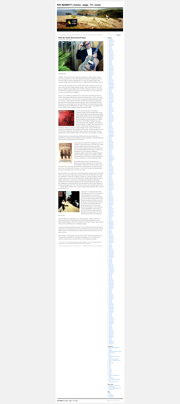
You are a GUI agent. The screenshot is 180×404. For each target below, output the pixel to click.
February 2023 (111, 80)
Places (110, 367)
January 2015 (111, 183)
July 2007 (110, 289)
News (110, 365)
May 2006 (110, 300)
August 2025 (111, 45)
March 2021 (111, 107)
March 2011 (111, 233)
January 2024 (111, 68)
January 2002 (111, 342)
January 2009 (111, 266)
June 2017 (110, 151)
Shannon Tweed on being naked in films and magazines (69, 34)
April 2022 (110, 92)
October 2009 (111, 255)
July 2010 (110, 243)
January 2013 (111, 209)
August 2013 (111, 204)
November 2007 (111, 284)
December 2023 (111, 69)
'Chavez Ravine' (61, 243)
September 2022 (111, 87)
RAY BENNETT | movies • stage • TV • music (79, 4)
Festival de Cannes (112, 352)
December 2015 (111, 170)
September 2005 (111, 310)
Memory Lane (76, 242)
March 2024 (111, 65)
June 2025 (110, 47)
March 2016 (111, 166)
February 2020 (111, 116)
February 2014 (111, 197)
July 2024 (110, 60)
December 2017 (111, 145)
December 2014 (111, 184)
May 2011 (110, 231)
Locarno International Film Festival (114, 360)
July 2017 (110, 150)
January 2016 (111, 169)
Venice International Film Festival (114, 379)
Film (68, 242)
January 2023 (111, 82)
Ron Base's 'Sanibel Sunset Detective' (115, 388)
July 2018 (110, 137)
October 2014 (111, 187)
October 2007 (111, 285)
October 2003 (111, 335)
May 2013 (110, 206)
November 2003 (111, 333)
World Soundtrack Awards (113, 381)
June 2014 (110, 192)
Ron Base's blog (111, 389)
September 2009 (111, 256)
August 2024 (111, 59)
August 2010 (111, 242)
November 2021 (111, 98)
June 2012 (110, 218)
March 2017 (111, 155)
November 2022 (111, 84)
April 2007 (110, 293)
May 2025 (110, 49)
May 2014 (110, 193)
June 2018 (110, 139)
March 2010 (111, 249)
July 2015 (110, 175)
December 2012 (111, 211)
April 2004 (110, 328)
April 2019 (110, 126)
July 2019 (110, 122)
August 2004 (111, 323)
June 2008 (110, 275)
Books (110, 348)
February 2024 (111, 66)
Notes (110, 366)
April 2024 (110, 64)
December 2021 (111, 97)
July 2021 (110, 103)
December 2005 (111, 307)
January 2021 (111, 109)
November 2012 (111, 212)
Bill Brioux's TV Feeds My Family (114, 385)
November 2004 (111, 319)
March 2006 (111, 303)
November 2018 (111, 132)
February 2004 (111, 331)
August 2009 (111, 257)
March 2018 (111, 141)
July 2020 (110, 112)
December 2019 (111, 118)
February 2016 (111, 168)
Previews (110, 369)
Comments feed (111, 395)
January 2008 (111, 281)
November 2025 (111, 41)
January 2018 (111, 144)
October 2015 (111, 171)
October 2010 (111, 240)
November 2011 (111, 224)
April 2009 (110, 262)
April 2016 (110, 165)
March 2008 (111, 279)
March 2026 (111, 39)
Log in (110, 393)
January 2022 (111, 96)
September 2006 (111, 297)
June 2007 (110, 290)
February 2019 (111, 128)
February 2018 (111, 142)
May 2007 (110, 292)
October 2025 (111, 42)
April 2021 (110, 106)
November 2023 (111, 70)
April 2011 (110, 232)
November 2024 (111, 55)
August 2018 (111, 136)
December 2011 (111, 223)
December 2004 (111, 318)
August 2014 (111, 189)
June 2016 (110, 163)
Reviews (110, 371)
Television (110, 372)
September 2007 (111, 286)
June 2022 (110, 89)
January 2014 (111, 198)
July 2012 (110, 217)
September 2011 (111, 227)
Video (110, 380)
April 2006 (110, 302)
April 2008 (110, 278)
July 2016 (110, 161)
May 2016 (110, 164)
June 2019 (110, 123)
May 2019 (110, 125)
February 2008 (111, 280)
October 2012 (111, 213)
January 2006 (111, 305)
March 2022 (111, 93)
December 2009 (111, 252)
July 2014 (110, 190)
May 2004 (110, 327)
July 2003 (110, 338)
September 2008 (111, 271)
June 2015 (110, 176)
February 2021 (111, 108)
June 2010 (110, 245)
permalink (88, 243)
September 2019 (111, 120)
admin (71, 39)
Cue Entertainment (112, 386)
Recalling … (111, 370)
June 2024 (110, 61)
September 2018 (111, 135)
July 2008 (110, 274)
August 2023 (111, 74)
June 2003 (110, 340)
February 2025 (111, 51)
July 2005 (110, 313)
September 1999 (111, 343)
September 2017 (111, 147)
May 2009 (110, 261)
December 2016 (111, 157)
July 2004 (110, 324)
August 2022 (111, 88)
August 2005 (111, 312)
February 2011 (111, 235)
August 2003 (111, 337)
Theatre (110, 374)
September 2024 (111, 58)
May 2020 (110, 113)
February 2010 (111, 250)
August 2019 (111, 121)
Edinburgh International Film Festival (115, 351)
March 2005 (111, 317)
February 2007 (111, 295)
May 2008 (110, 276)
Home (59, 30)
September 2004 (111, 322)
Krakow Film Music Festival (113, 359)
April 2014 (110, 194)
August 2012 (111, 216)
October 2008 (111, 270)
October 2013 (111, 202)
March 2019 (111, 127)
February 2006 (111, 304)
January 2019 (111, 130)
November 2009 (111, 254)
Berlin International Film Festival (114, 347)
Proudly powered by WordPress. (114, 400)
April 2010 (110, 247)
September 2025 (111, 44)
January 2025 (111, 53)
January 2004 (111, 332)
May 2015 (110, 178)
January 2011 (111, 236)
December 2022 (111, 83)
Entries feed (111, 394)
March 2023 (111, 79)
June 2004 (110, 326)
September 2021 (111, 101)
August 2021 (111, 102)
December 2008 (111, 267)
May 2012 (110, 219)
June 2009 (110, 260)
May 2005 (110, 316)
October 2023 (111, 71)
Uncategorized (111, 377)
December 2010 (111, 237)
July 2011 (110, 230)
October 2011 (111, 226)
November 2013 (111, 200)
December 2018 (111, 131)
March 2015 (111, 180)
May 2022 (110, 90)
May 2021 (110, 104)
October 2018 (111, 133)
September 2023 (111, 73)
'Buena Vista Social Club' (96, 242)
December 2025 (111, 40)
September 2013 (111, 203)
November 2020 (111, 111)
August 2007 (111, 288)
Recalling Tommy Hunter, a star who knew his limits (93, 34)
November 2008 (111, 269)
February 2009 (111, 265)
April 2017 (110, 154)
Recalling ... (84, 242)
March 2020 (111, 114)
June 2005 (110, 314)
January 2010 (111, 251)
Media (110, 361)
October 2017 (111, 146)
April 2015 (110, 179)
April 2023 (110, 78)
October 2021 (111, 99)
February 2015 (111, 182)
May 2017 (110, 152)
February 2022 (111, 94)
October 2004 (111, 321)
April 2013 (110, 207)
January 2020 (111, 117)
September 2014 (111, 188)
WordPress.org (111, 396)
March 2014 (111, 195)
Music (81, 242)
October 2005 (111, 309)
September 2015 (111, 173)
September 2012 (111, 214)
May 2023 (110, 77)
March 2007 (111, 294)
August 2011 (111, 228)
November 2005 (111, 308)
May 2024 (110, 63)
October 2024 (111, 56)
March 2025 (111, 50)
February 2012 (111, 221)
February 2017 (111, 156)
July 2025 (110, 46)
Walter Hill (79, 243)
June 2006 (110, 299)
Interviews (72, 242)
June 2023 (110, 75)
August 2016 (111, 160)
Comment (110, 350)
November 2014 (111, 185)
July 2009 (110, 259)
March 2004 (111, 329)
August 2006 (111, 298)
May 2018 (110, 140)
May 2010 (110, 246)
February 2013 (111, 208)
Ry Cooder (74, 243)
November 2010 (111, 238)
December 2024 (111, 54)
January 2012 (111, 222)
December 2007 (111, 283)
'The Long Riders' (68, 243)
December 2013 (111, 199)
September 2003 (111, 336)
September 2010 (111, 241)
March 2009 (111, 264)
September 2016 (111, 159)
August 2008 (111, 273)
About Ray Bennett (66, 30)
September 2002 (111, 341)
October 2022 (111, 85)
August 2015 (111, 174)
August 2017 (111, 149)
